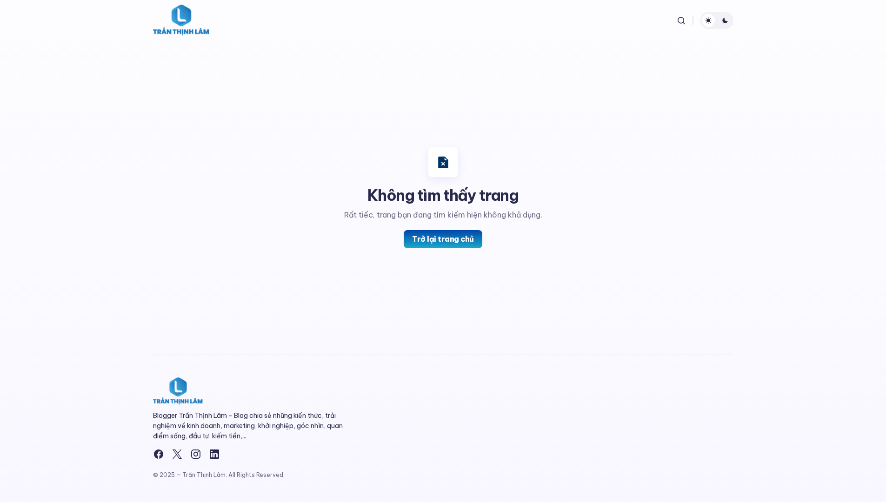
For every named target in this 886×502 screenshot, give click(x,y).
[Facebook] (158, 454)
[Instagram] (196, 454)
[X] (177, 454)
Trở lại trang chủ (443, 239)
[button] (681, 20)
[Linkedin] (214, 454)
